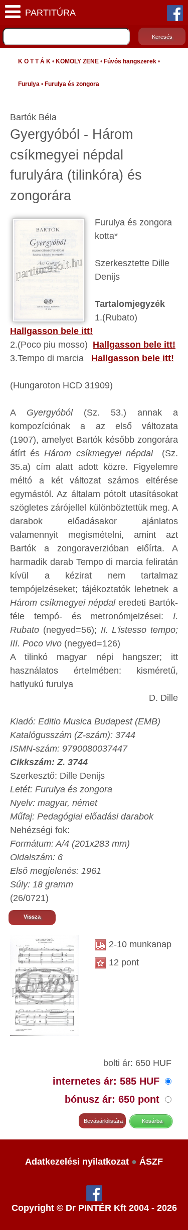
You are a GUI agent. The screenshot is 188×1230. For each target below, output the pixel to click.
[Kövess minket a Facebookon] (175, 13)
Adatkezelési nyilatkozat (77, 1162)
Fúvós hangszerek (130, 61)
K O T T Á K (34, 61)
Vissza (32, 917)
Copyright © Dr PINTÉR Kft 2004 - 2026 (94, 1208)
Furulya (29, 84)
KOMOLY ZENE (77, 61)
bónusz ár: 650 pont (113, 1099)
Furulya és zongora (72, 84)
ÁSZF (151, 1162)
